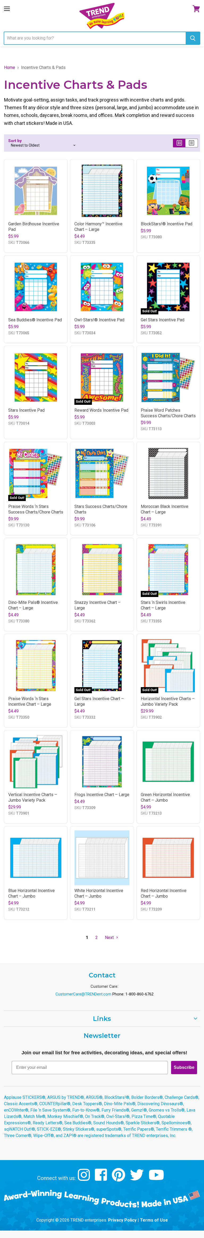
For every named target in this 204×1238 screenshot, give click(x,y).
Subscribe (184, 1067)
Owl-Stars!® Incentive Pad (99, 319)
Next (110, 937)
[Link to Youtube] (157, 1179)
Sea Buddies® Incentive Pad (35, 319)
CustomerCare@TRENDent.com (83, 994)
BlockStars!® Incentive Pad (166, 223)
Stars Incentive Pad (26, 410)
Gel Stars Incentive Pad (162, 319)
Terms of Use (154, 1220)
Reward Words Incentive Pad (101, 410)
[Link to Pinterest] (119, 1179)
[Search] (193, 38)
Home (9, 67)
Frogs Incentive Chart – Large (101, 794)
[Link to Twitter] (137, 1179)
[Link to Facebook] (102, 1179)
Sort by (15, 141)
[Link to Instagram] (84, 1179)
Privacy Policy (122, 1220)
